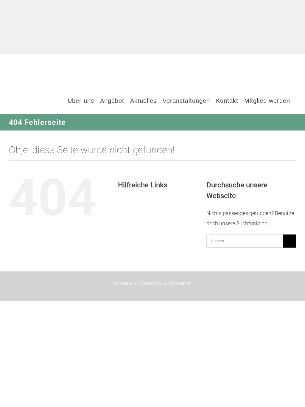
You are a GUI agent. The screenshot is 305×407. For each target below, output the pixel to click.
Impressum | (127, 283)
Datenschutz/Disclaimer (166, 283)
